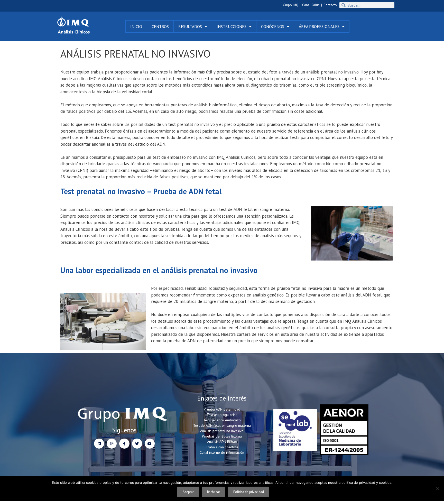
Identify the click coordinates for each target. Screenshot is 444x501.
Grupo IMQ (290, 5)
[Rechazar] (437, 488)
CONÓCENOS (272, 26)
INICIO (136, 26)
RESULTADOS (190, 26)
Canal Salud (311, 5)
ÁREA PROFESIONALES (319, 26)
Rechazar (213, 492)
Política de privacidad (248, 492)
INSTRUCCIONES (231, 26)
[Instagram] (112, 444)
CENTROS (160, 26)
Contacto (330, 5)
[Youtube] (150, 444)
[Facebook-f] (124, 444)
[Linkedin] (99, 444)
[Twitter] (137, 444)
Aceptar (188, 492)
